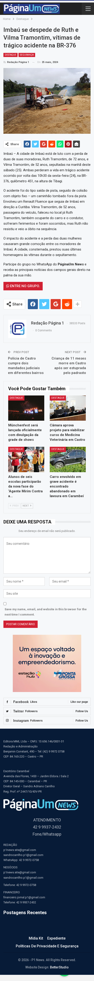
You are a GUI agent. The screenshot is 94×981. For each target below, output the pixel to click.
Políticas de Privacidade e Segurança (47, 946)
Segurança (27, 55)
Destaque (10, 55)
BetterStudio (59, 967)
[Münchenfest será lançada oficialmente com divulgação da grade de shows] (26, 408)
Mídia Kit (36, 938)
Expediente (56, 938)
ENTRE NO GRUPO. (24, 286)
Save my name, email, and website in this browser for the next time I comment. (46, 612)
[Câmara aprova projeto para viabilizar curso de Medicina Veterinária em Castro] (68, 408)
